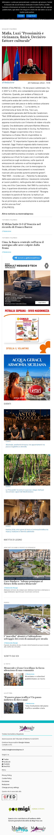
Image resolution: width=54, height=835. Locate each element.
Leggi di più (32, 16)
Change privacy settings (10, 787)
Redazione (5, 784)
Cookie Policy (7, 778)
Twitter (6, 759)
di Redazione (8, 83)
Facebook (6, 762)
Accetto (20, 16)
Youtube (6, 764)
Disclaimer (5, 781)
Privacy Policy (7, 775)
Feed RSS (6, 766)
